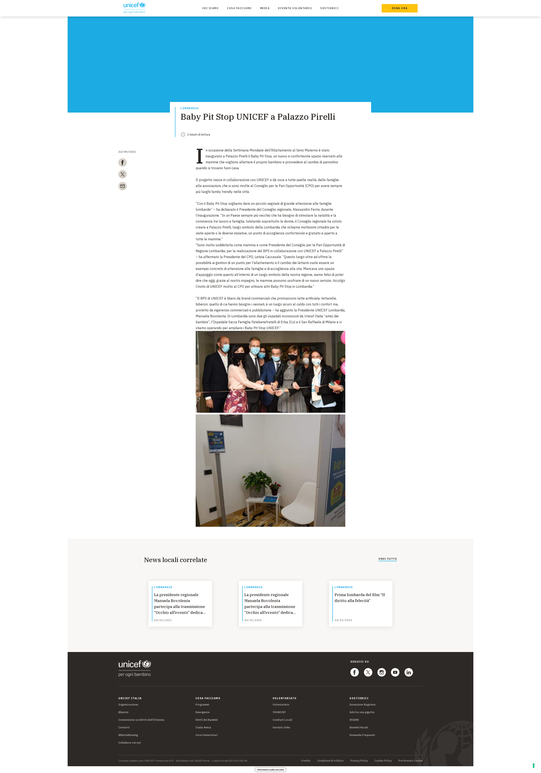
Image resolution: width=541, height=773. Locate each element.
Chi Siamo (210, 8)
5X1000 (354, 719)
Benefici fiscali (359, 727)
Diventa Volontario (295, 8)
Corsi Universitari (206, 735)
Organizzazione (128, 704)
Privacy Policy (359, 760)
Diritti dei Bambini (206, 719)
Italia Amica (203, 727)
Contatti (123, 727)
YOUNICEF (279, 712)
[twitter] (122, 175)
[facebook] (122, 163)
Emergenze (202, 712)
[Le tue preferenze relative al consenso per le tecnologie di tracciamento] (534, 766)
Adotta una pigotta (362, 712)
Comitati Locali (282, 719)
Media (265, 8)
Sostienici (329, 8)
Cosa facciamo (239, 8)
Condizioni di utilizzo (330, 760)
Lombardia (189, 108)
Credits (305, 760)
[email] (122, 187)
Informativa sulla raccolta (270, 769)
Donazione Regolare (363, 704)
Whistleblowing (128, 735)
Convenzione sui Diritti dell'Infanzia (141, 719)
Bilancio (123, 712)
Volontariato (281, 704)
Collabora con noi (129, 742)
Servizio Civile (281, 727)
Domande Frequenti (362, 735)
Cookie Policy (383, 760)
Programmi (202, 704)
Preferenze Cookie (410, 760)
